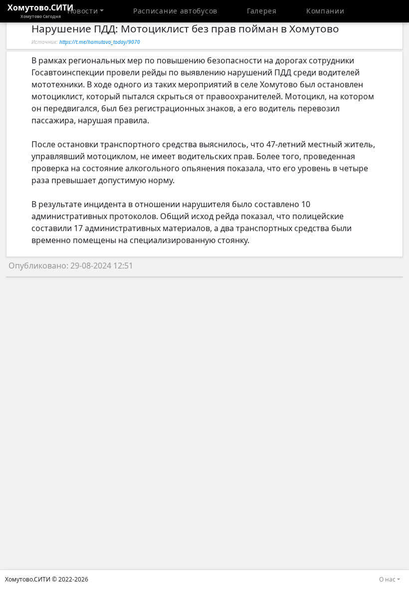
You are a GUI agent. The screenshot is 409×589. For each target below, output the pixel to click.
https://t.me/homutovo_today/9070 (99, 41)
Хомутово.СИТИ (40, 10)
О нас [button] (387, 579)
